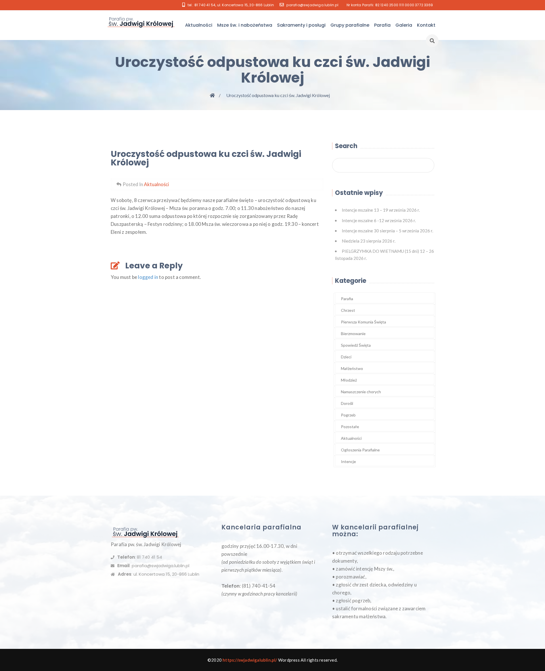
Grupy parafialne (349, 25)
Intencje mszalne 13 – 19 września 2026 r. (381, 210)
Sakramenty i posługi (301, 25)
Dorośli (347, 403)
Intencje (348, 461)
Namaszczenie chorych (361, 391)
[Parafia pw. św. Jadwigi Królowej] (141, 22)
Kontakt (426, 25)
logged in (148, 277)
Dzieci (346, 356)
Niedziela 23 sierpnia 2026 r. (368, 240)
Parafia (382, 25)
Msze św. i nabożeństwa (244, 25)
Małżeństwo (352, 368)
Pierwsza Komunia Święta (363, 321)
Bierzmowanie (353, 333)
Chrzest (348, 310)
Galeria (403, 25)
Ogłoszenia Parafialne (360, 449)
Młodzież (349, 380)
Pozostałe (350, 426)
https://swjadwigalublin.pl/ (250, 659)
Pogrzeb (348, 415)
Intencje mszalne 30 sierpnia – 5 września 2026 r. (387, 230)
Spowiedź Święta (356, 345)
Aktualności (198, 25)
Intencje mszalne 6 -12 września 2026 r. (379, 220)
